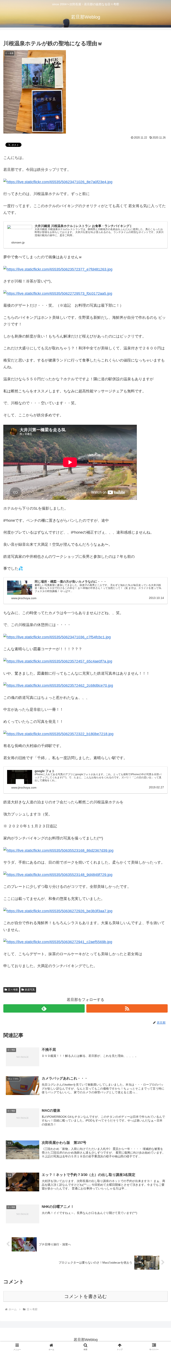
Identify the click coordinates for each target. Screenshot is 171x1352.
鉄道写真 (30, 989)
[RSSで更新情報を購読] (127, 1008)
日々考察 (13, 989)
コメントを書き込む (85, 1296)
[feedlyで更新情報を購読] (44, 1008)
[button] (158, 849)
